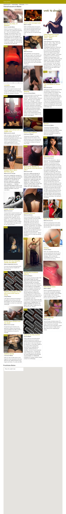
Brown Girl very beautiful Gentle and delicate (12, 261)
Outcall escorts (7, 4)
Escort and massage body (32, 23)
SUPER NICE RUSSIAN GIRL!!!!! (31, 273)
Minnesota (21, 4)
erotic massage (49, 317)
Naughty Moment (29, 213)
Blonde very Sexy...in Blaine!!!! (10, 24)
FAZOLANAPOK (7, 1)
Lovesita (7, 85)
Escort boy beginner (30, 132)
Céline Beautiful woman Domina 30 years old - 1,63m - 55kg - (51, 36)
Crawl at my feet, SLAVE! (32, 335)
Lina (25, 50)
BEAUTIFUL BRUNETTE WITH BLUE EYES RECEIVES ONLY (33, 168)
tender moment (9, 209)
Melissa (46, 248)
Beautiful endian (49, 156)
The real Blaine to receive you (52, 85)
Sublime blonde (9, 354)
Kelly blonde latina (49, 287)
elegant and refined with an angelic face (13, 130)
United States (15, 4)
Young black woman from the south (12, 322)
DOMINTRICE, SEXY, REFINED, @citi (10, 171)
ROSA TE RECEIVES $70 (51, 219)
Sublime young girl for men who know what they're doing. (12, 293)
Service (46, 123)
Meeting (26, 91)
